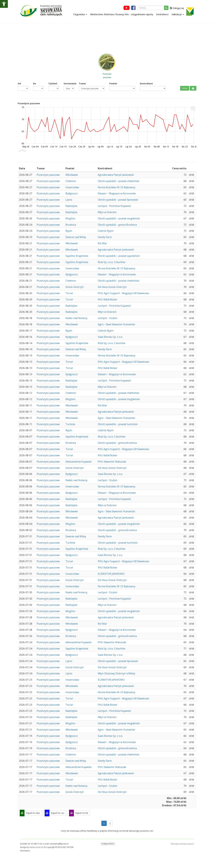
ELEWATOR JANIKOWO (111, 573)
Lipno (68, 199)
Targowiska (79, 14)
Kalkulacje (177, 14)
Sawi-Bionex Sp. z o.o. (110, 337)
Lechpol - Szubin (107, 318)
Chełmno (70, 181)
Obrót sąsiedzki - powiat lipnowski (118, 199)
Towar (82, 83)
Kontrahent (146, 83)
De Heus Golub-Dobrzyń (112, 287)
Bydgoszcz (71, 193)
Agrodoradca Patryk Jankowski (116, 174)
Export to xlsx (33, 812)
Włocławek (71, 174)
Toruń (69, 293)
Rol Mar (102, 243)
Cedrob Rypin (106, 231)
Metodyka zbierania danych (182, 844)
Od (19, 83)
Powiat (113, 83)
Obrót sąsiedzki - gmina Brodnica (117, 224)
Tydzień (52, 83)
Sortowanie (69, 83)
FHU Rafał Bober (107, 299)
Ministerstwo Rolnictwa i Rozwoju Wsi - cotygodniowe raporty (121, 14)
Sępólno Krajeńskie (76, 256)
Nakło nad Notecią (76, 318)
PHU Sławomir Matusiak (112, 461)
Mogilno (70, 218)
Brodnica (70, 224)
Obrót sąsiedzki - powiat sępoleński (119, 256)
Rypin (68, 231)
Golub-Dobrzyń (74, 287)
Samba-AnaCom (36, 847)
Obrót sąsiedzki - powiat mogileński (119, 218)
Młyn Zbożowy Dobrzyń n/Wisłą (116, 673)
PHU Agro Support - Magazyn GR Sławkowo (123, 293)
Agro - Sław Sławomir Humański (116, 324)
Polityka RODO (107, 843)
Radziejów (71, 206)
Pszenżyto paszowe (48, 174)
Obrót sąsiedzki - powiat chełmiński (118, 181)
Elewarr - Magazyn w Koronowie (117, 193)
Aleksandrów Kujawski (78, 461)
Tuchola (70, 424)
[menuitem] (193, 108)
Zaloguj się (178, 8)
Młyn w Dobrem (107, 212)
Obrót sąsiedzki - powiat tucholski (118, 424)
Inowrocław (72, 187)
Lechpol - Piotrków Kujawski (114, 206)
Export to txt (81, 812)
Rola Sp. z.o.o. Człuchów (111, 262)
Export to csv (57, 812)
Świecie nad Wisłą (75, 237)
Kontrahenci (162, 14)
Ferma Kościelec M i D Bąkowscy (116, 187)
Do (34, 83)
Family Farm (105, 237)
